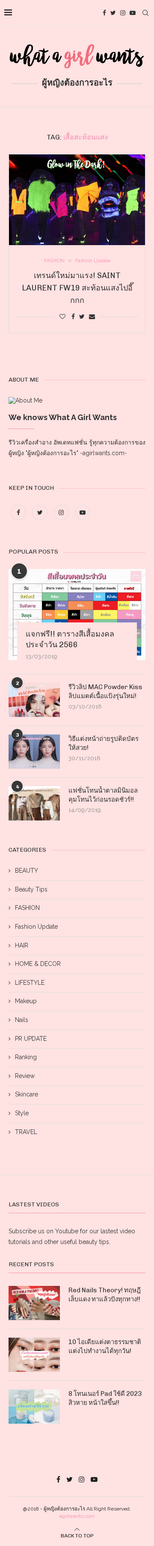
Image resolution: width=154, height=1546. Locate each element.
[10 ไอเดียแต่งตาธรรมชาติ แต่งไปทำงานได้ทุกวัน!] (34, 1355)
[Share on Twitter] (82, 316)
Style (22, 1113)
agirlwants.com (77, 1516)
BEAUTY (26, 870)
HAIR (21, 945)
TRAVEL (26, 1131)
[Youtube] (133, 12)
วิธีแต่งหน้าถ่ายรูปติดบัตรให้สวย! (103, 743)
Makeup (26, 1001)
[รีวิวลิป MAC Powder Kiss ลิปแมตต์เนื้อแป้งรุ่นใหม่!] (34, 700)
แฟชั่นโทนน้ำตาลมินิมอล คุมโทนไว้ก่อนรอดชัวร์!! (103, 795)
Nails (21, 1019)
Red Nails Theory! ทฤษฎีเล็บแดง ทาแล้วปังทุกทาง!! (104, 1294)
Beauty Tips (31, 889)
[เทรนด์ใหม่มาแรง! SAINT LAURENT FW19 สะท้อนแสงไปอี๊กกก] (77, 199)
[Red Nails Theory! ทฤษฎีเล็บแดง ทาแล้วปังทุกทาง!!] (34, 1303)
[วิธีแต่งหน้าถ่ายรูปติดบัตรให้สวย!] (34, 751)
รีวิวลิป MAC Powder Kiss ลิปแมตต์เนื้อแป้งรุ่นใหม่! (105, 691)
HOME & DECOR (38, 963)
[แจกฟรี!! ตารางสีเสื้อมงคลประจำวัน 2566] (77, 614)
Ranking (26, 1057)
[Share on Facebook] (73, 316)
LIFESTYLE (29, 982)
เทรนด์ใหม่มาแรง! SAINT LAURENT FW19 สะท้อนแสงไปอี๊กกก (77, 288)
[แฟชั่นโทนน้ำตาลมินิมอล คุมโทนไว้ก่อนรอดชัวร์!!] (34, 803)
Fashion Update (36, 926)
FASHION (27, 907)
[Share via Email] (92, 316)
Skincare (26, 1094)
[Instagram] (122, 12)
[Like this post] (62, 316)
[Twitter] (113, 12)
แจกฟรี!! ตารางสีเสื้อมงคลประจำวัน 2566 (70, 639)
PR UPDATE (31, 1038)
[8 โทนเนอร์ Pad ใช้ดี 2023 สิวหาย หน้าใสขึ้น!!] (34, 1406)
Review (25, 1075)
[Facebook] (104, 12)
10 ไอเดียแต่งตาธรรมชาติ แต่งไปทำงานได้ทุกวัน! (104, 1346)
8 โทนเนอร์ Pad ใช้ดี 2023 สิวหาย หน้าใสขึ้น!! (105, 1398)
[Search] (145, 12)
